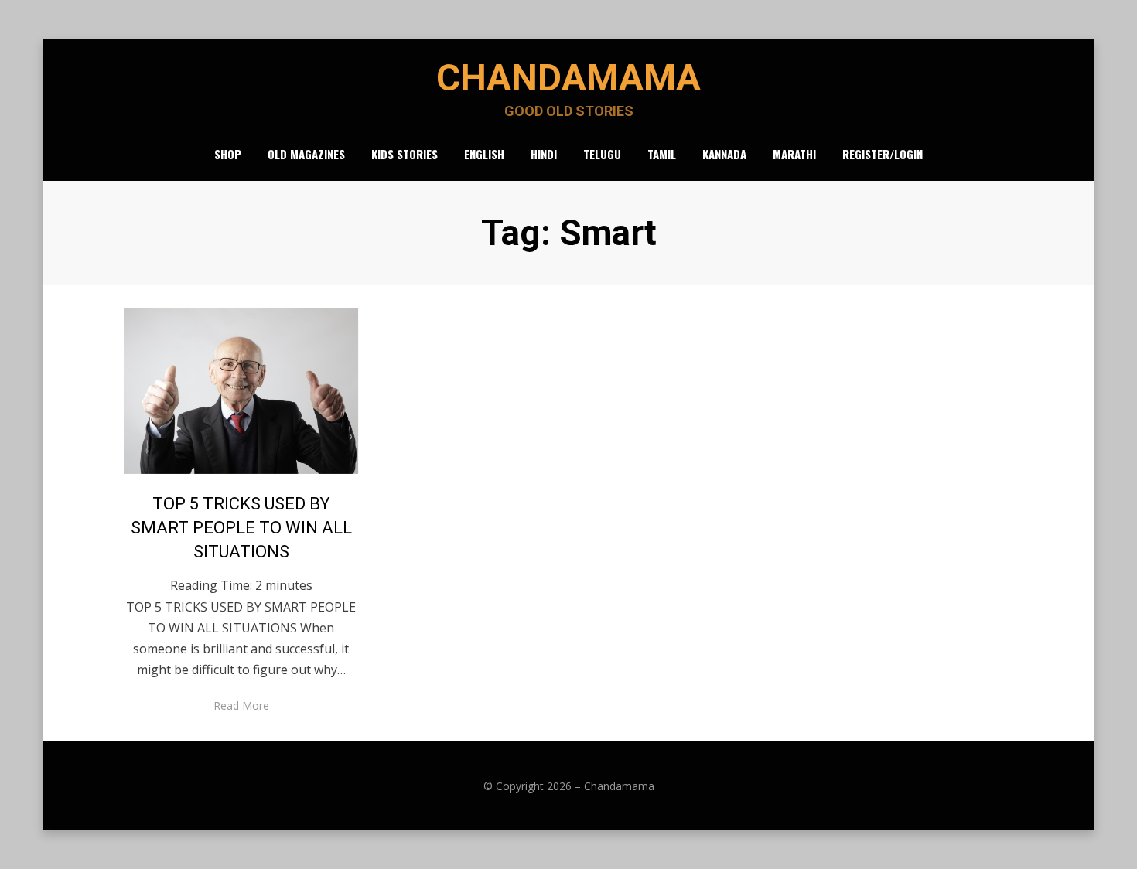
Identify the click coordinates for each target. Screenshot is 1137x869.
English (484, 153)
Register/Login (882, 153)
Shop (227, 153)
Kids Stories (404, 153)
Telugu (602, 153)
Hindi (544, 153)
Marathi (794, 153)
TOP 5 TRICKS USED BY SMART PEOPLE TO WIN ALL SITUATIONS (241, 527)
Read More (241, 705)
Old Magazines (306, 153)
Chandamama (568, 78)
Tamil (661, 153)
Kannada (724, 153)
